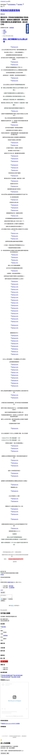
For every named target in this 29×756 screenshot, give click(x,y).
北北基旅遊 (11, 587)
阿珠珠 (2, 574)
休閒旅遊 (11, 27)
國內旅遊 (11, 586)
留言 (12, 582)
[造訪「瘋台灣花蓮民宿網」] (17, 675)
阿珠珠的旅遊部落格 (10, 10)
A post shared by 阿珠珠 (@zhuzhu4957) (14, 716)
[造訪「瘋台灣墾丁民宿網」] (15, 677)
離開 (8, 753)
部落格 (4, 32)
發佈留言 (3, 600)
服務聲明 (14, 737)
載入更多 (3, 592)
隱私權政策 (24, 736)
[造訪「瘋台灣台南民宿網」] (5, 677)
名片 (4, 33)
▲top (2, 590)
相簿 (4, 30)
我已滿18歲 (3, 753)
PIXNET (6, 736)
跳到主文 (3, 14)
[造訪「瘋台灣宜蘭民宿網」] (6, 675)
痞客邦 (9, 582)
